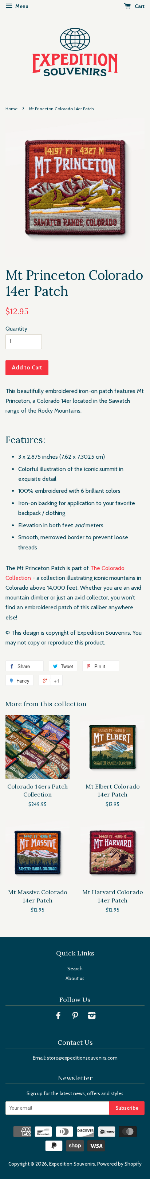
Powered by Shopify (119, 1164)
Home (11, 108)
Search (75, 968)
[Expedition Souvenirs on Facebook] (58, 1017)
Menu (21, 6)
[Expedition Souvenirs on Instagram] (92, 1017)
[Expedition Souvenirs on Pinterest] (75, 1017)
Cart (139, 6)
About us (75, 978)
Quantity (16, 328)
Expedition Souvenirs (72, 1164)
